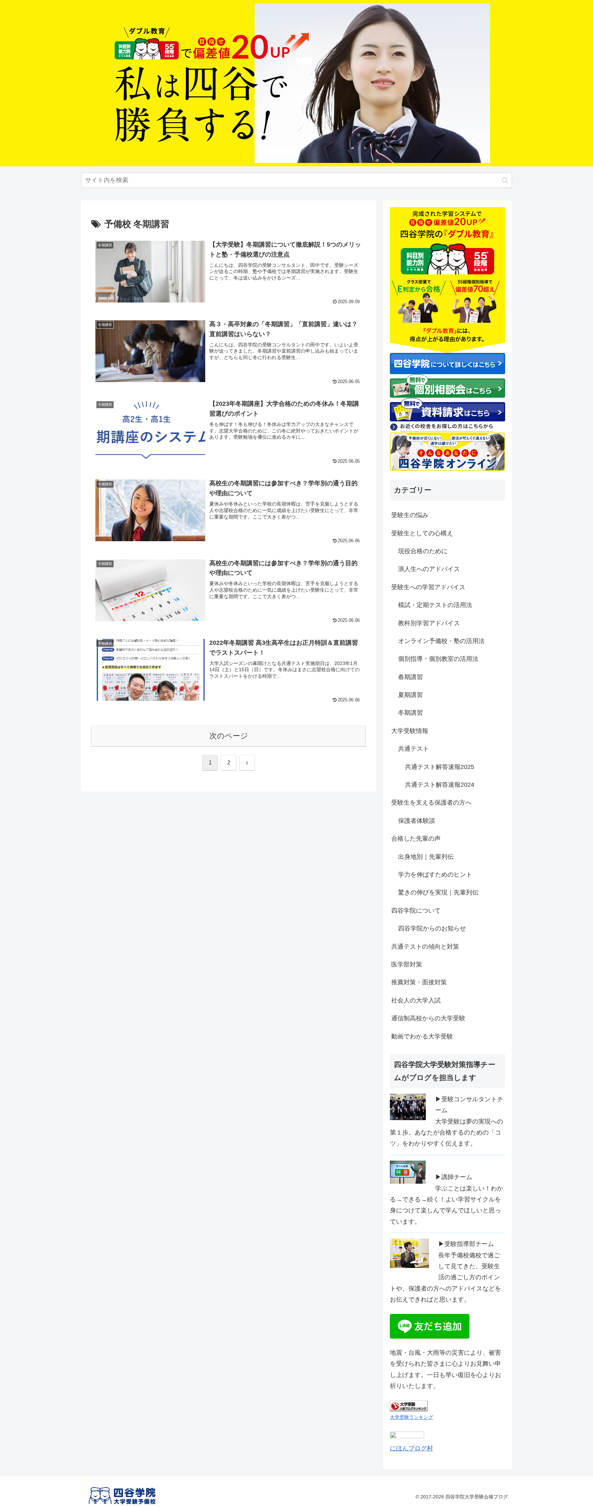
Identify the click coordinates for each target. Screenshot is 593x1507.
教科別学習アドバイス (429, 623)
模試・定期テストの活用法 (435, 605)
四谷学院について (416, 910)
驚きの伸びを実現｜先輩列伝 (438, 892)
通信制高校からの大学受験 (428, 1018)
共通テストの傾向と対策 (425, 946)
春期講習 (410, 677)
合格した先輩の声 (416, 838)
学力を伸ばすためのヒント (435, 874)
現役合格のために (422, 551)
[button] (505, 180)
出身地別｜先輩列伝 (426, 856)
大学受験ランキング (411, 1417)
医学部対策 (406, 964)
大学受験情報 (409, 730)
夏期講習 (410, 694)
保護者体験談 (416, 820)
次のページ (228, 736)
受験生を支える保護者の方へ (431, 802)
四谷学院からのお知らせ (432, 928)
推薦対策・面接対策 (419, 982)
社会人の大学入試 (416, 1000)
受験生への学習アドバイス (428, 587)
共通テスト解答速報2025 (439, 766)
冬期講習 (410, 712)
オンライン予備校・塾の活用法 (441, 641)
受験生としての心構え (422, 533)
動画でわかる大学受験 (422, 1036)
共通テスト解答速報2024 (439, 784)
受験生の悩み (409, 515)
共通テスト (413, 748)
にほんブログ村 (411, 1448)
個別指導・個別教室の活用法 (438, 658)
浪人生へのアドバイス (429, 569)
